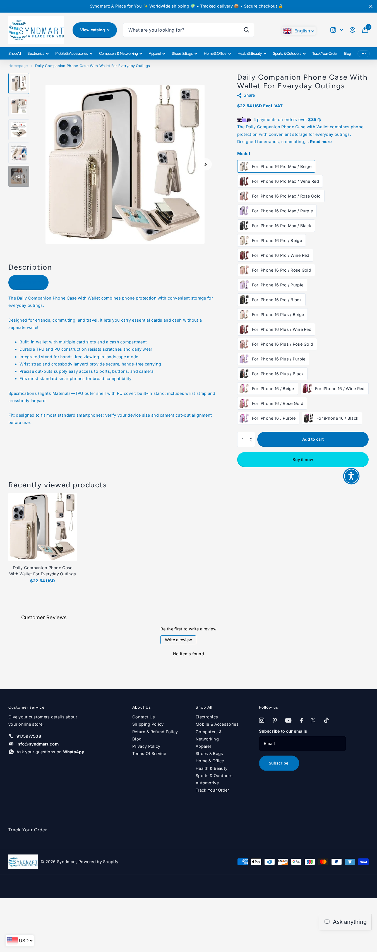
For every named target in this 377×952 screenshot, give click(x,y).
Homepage (18, 65)
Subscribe (279, 763)
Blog (347, 53)
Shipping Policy (148, 724)
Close (371, 6)
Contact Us (143, 717)
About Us (141, 707)
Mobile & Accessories (71, 53)
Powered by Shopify (98, 861)
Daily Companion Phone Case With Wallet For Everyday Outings (42, 570)
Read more (321, 141)
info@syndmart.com (37, 744)
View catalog (93, 29)
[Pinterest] (275, 720)
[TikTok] (326, 720)
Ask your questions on (50, 751)
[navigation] (18, 83)
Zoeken (246, 30)
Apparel (154, 53)
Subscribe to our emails (283, 731)
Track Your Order (324, 53)
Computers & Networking (118, 53)
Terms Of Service (149, 753)
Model (243, 153)
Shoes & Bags (182, 53)
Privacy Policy (146, 746)
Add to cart (313, 439)
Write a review (178, 639)
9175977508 (28, 736)
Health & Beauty (249, 53)
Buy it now (302, 459)
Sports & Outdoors (287, 53)
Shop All (14, 53)
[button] (253, 434)
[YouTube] (288, 720)
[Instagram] (261, 720)
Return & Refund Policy (155, 731)
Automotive (207, 782)
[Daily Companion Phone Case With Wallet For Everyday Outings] (42, 527)
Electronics (35, 53)
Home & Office (215, 53)
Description (28, 282)
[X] (313, 720)
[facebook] (301, 720)
